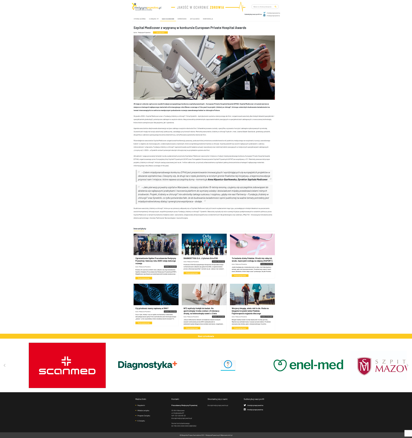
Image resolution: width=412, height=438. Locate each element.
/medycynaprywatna (273, 13)
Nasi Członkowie (168, 19)
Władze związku (143, 410)
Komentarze (182, 19)
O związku (152, 19)
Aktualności (195, 19)
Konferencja (208, 19)
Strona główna (140, 19)
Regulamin (141, 405)
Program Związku (143, 416)
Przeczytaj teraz (144, 278)
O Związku (141, 421)
